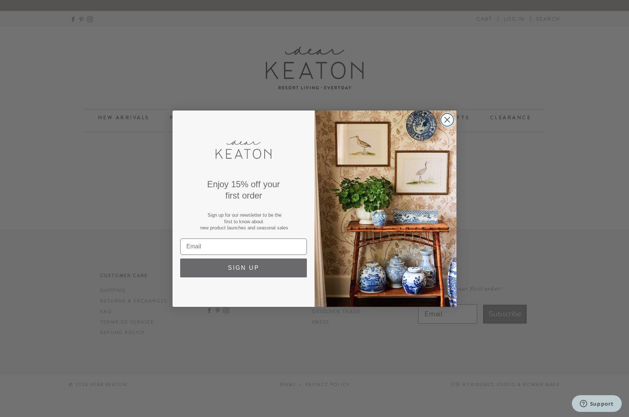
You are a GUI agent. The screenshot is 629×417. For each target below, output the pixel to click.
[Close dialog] (447, 119)
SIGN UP (244, 268)
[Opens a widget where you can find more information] (596, 404)
